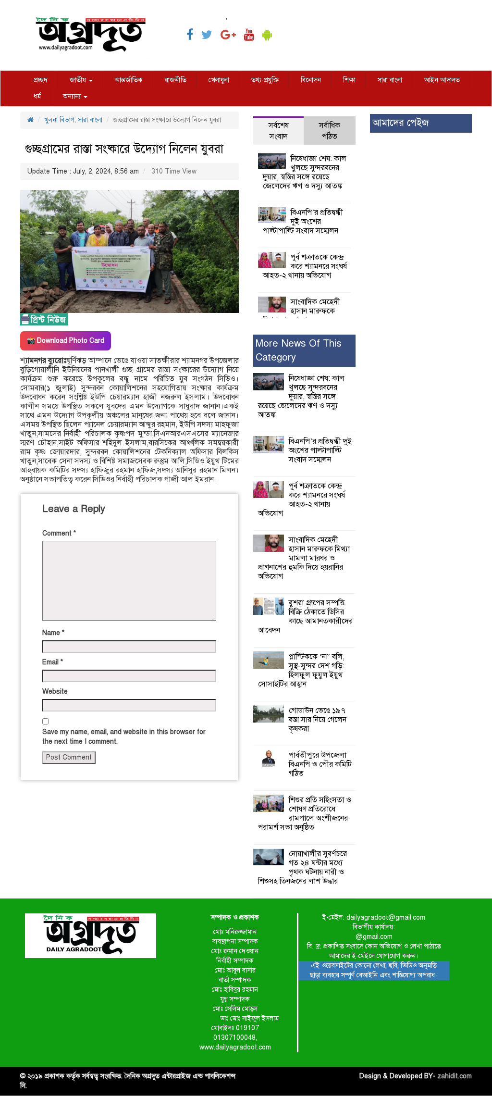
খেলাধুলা (219, 80)
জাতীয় (79, 80)
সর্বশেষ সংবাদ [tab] (279, 131)
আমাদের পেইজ (400, 123)
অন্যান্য (73, 96)
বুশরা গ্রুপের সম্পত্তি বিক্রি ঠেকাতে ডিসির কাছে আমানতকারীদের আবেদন (305, 616)
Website (55, 691)
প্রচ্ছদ (41, 80)
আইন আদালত (442, 80)
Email (52, 662)
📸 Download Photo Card (65, 341)
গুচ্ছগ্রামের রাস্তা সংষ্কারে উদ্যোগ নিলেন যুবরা (124, 148)
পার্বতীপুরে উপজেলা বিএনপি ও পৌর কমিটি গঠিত (320, 764)
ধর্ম (37, 96)
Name (53, 633)
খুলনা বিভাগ (59, 120)
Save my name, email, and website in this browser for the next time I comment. (124, 737)
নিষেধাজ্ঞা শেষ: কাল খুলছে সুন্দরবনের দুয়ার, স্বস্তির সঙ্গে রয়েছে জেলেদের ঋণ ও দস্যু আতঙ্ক (304, 172)
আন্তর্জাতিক (129, 80)
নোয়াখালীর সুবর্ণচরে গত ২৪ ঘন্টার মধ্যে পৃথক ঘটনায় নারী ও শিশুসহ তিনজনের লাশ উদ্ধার (302, 867)
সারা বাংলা (390, 80)
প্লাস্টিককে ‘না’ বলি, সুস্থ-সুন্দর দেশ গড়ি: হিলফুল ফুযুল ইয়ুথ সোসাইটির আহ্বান (301, 670)
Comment (59, 533)
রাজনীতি (175, 80)
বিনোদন (311, 80)
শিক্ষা (349, 80)
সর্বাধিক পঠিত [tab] (329, 131)
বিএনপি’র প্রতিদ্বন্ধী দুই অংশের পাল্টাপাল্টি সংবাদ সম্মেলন (303, 222)
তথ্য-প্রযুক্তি (265, 80)
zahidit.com (454, 1076)
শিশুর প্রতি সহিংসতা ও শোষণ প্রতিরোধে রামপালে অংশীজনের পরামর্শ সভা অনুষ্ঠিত (304, 813)
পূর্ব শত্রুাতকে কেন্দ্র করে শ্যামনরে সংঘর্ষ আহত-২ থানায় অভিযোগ (305, 266)
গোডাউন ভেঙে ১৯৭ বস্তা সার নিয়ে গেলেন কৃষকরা (317, 720)
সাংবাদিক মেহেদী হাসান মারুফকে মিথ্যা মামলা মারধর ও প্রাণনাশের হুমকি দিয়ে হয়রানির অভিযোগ (304, 558)
